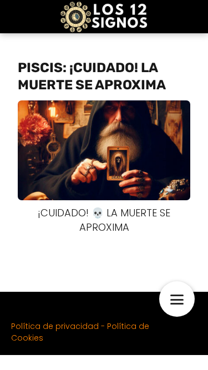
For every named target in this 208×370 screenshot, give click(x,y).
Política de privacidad (55, 326)
